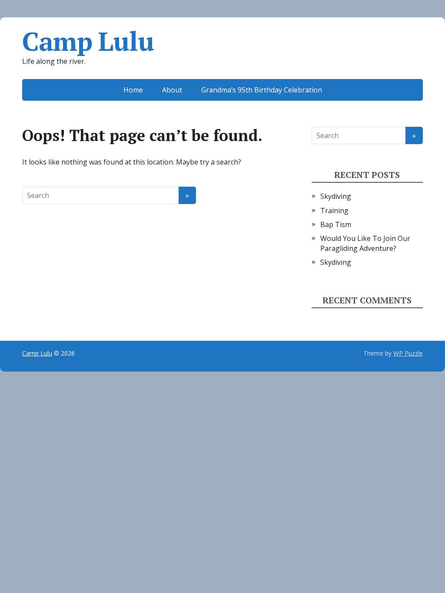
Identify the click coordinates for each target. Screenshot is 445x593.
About (172, 90)
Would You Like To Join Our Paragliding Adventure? (365, 243)
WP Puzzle (408, 353)
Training (334, 210)
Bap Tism (335, 224)
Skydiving (335, 196)
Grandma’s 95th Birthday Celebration (261, 90)
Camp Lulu (87, 41)
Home (133, 90)
